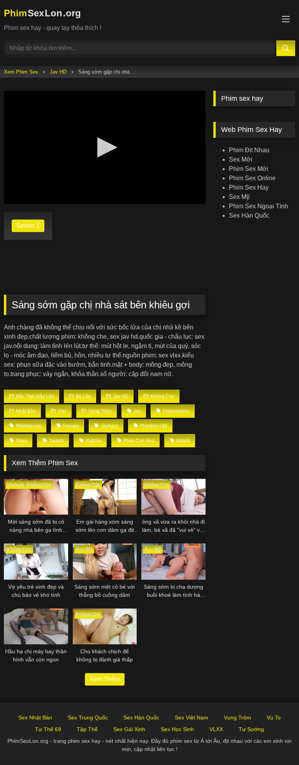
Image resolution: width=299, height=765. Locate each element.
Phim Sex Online (252, 178)
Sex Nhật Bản (35, 717)
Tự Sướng (251, 729)
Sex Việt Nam (191, 717)
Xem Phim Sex (21, 72)
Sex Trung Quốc (88, 717)
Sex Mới (240, 159)
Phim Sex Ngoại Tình (258, 206)
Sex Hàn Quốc (249, 215)
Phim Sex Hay (249, 187)
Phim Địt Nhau (249, 150)
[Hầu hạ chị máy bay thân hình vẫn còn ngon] (36, 626)
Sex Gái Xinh (129, 729)
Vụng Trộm (237, 717)
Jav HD (58, 72)
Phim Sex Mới (248, 168)
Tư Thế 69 (48, 729)
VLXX (216, 729)
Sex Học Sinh (177, 729)
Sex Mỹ (239, 196)
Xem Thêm (105, 679)
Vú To (274, 717)
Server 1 (28, 225)
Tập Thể (87, 729)
